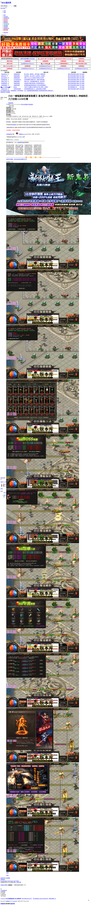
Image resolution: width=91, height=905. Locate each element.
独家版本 (5, 19)
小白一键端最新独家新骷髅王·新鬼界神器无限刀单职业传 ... (39, 90)
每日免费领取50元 (72, 87)
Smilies (17, 881)
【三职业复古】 (17, 79)
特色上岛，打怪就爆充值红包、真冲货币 (34, 81)
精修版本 (5, 21)
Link (9, 881)
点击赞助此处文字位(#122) (45, 68)
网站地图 (51, 898)
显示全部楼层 (24, 104)
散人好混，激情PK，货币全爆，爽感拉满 (34, 74)
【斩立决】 (3, 76)
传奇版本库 (6, 28)
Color (3, 881)
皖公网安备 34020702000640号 (40, 898)
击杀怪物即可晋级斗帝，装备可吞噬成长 (34, 79)
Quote (11, 881)
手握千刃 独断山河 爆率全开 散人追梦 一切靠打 (36, 87)
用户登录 (3, 8)
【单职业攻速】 (17, 88)
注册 (4, 12)
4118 (2, 482)
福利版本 (5, 22)
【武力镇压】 (4, 77)
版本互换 (5, 29)
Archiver (3, 898)
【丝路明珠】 (4, 83)
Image (5, 881)
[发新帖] (7, 92)
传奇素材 (5, 25)
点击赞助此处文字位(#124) (81, 68)
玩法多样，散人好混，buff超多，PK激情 (34, 76)
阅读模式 (31, 104)
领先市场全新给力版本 (73, 74)
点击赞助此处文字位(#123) (63, 68)
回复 (7, 872)
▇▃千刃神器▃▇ (5, 87)
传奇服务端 (6, 18)
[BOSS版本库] (6, 2)
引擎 (27, 127)
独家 (23, 142)
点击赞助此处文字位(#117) (45, 66)
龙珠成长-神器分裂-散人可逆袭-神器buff (34, 83)
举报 (7, 875)
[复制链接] (10, 102)
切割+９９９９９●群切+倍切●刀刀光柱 (34, 77)
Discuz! (8, 901)
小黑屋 (6, 898)
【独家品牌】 (16, 74)
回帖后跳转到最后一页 (20, 885)
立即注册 (18, 882)
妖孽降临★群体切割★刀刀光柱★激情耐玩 (35, 85)
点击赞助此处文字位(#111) (27, 63)
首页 (4, 15)
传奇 (43, 124)
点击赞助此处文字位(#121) (27, 68)
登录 (4, 10)
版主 (2, 488)
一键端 (18, 142)
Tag (55, 898)
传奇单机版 (6, 24)
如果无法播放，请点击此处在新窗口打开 (16, 159)
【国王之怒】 (4, 81)
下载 (7, 127)
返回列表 (3, 92)
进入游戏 (82, 74)
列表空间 (5, 32)
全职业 (15, 87)
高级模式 (3, 879)
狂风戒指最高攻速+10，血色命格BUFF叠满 (35, 88)
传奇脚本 (5, 27)
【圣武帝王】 (4, 74)
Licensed (15, 901)
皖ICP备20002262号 (27, 898)
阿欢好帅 (3, 477)
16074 (4, 492)
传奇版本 (14, 124)
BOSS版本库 (4, 90)
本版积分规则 (4, 885)
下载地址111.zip (22, 134)
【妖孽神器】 (4, 85)
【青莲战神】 (4, 79)
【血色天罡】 (4, 89)
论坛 (5, 16)
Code (14, 881)
